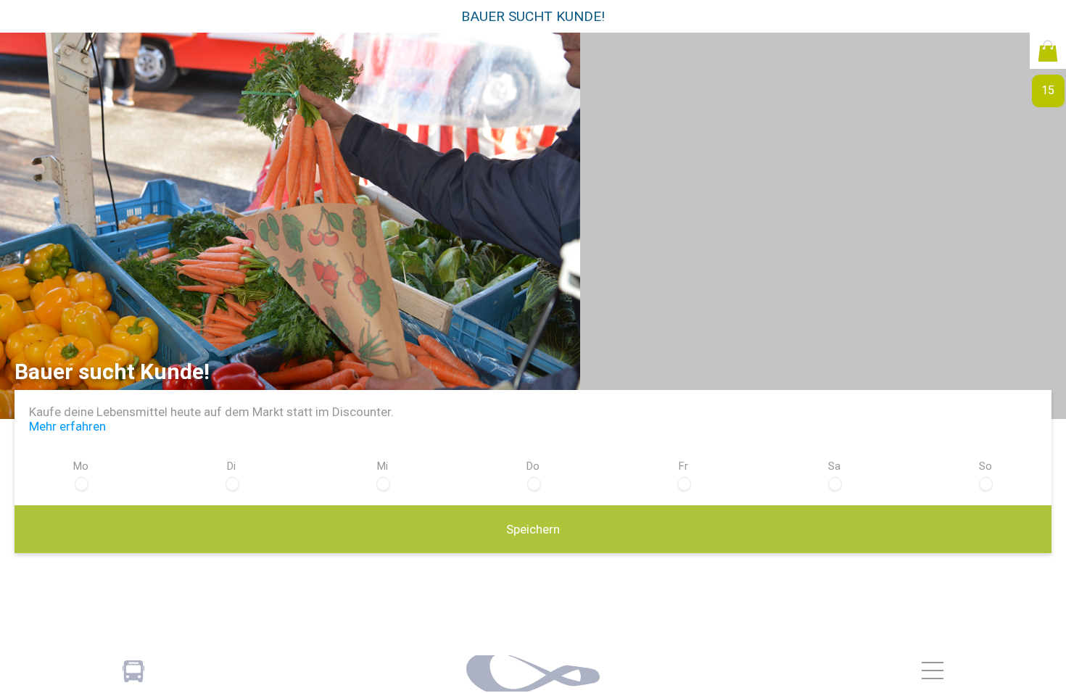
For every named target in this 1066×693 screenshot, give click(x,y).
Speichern (533, 529)
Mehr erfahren (67, 426)
